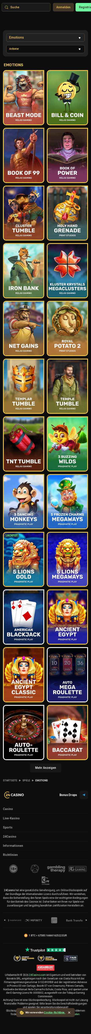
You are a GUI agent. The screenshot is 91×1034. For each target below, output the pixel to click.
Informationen (13, 845)
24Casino (9, 836)
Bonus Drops (68, 795)
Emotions (41, 780)
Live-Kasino (11, 818)
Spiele (26, 780)
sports (7, 827)
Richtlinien (10, 855)
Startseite (10, 780)
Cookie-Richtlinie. (54, 1012)
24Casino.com (37, 974)
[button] (45, 49)
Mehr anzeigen (45, 767)
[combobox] (45, 38)
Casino (8, 809)
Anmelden (63, 7)
